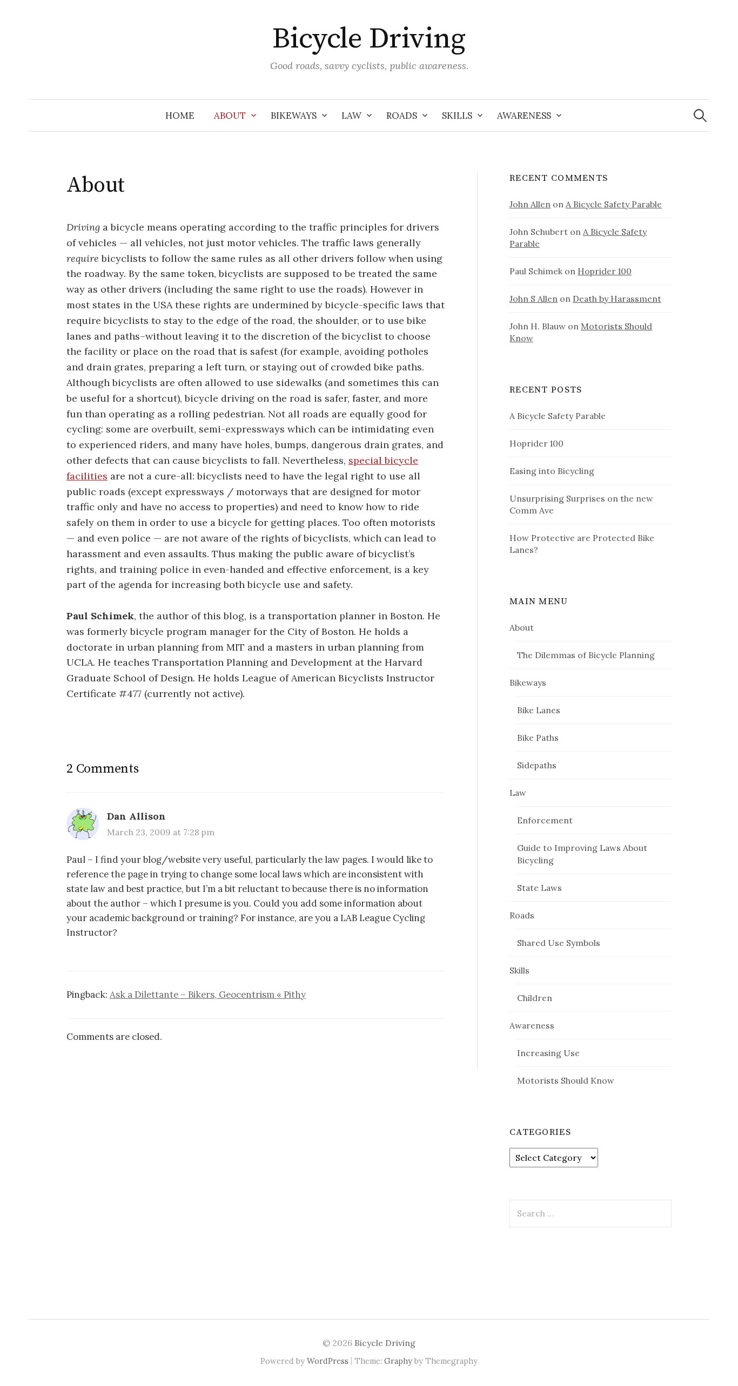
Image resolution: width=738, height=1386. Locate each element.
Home (179, 115)
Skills (457, 115)
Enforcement (545, 820)
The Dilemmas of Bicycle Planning (586, 655)
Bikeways (294, 115)
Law (351, 115)
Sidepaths (536, 765)
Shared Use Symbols (558, 942)
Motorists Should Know (565, 1080)
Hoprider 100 (605, 271)
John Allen (530, 204)
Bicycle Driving (369, 39)
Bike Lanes (538, 710)
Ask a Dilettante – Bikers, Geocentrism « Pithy (208, 994)
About (230, 115)
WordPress (327, 1361)
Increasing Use (548, 1052)
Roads (401, 115)
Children (534, 997)
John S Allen (533, 298)
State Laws (539, 887)
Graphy (398, 1361)
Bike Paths (538, 737)
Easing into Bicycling (551, 470)
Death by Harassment (617, 298)
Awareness (524, 115)
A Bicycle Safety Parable (614, 204)
